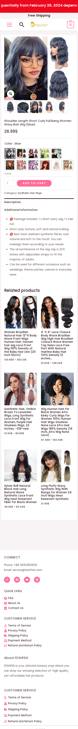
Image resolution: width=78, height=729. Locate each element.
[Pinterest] (37, 580)
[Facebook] (17, 580)
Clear (7, 173)
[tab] (39, 202)
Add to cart (34, 183)
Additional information (21, 210)
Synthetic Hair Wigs (30, 193)
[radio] (10, 153)
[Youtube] (27, 580)
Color (8, 144)
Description (12, 202)
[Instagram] (7, 580)
